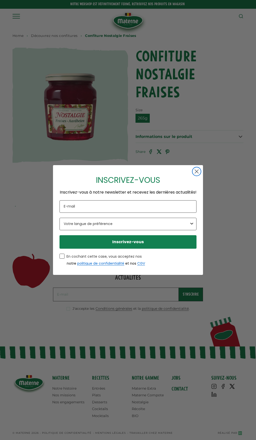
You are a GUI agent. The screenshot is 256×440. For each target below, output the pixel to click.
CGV (141, 263)
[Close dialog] (196, 171)
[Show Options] (191, 224)
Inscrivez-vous (128, 242)
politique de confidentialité (100, 263)
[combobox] (126, 224)
